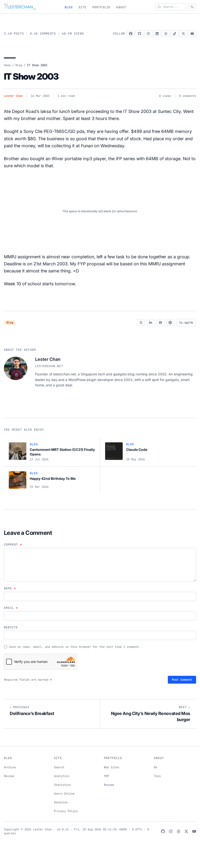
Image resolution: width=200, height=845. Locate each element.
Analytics (61, 776)
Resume (109, 785)
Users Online (64, 794)
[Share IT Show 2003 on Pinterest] (170, 322)
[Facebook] (131, 33)
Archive (10, 767)
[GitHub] (139, 33)
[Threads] (166, 33)
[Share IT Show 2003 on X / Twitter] (141, 322)
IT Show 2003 (31, 76)
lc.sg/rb (186, 323)
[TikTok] (175, 33)
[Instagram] (148, 33)
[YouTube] (192, 33)
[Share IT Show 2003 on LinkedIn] (151, 322)
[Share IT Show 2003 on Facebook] (160, 322)
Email (11, 608)
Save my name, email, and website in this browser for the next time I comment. (74, 647)
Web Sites (111, 767)
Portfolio (101, 7)
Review (9, 776)
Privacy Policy (66, 811)
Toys (157, 776)
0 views (165, 96)
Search (59, 767)
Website (11, 627)
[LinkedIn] (157, 33)
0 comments (187, 96)
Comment (13, 545)
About (121, 7)
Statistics (62, 785)
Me (155, 767)
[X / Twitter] (183, 33)
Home (7, 65)
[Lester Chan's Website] (20, 6)
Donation (61, 802)
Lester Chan (13, 96)
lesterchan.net (49, 366)
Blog (69, 7)
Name (10, 588)
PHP (106, 776)
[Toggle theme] (192, 6)
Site (83, 7)
